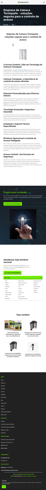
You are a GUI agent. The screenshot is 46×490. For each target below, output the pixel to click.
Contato (2, 406)
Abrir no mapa (4, 448)
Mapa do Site (4, 414)
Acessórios (3, 432)
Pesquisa (3, 409)
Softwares (3, 388)
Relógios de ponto (5, 430)
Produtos (3, 385)
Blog (2, 400)
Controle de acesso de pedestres (8, 427)
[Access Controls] (23, 3)
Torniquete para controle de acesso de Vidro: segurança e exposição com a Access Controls (33, 334)
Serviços (3, 391)
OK (3, 486)
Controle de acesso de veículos (7, 424)
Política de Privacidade (6, 483)
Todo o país (7, 277)
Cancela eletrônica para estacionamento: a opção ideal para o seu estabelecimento (13, 334)
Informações (3, 403)
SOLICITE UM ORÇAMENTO (13, 204)
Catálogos (3, 394)
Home (2, 380)
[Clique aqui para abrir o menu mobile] (2, 2)
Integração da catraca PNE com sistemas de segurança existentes (33, 355)
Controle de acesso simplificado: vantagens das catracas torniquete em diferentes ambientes (13, 355)
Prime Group (3, 397)
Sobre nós (3, 383)
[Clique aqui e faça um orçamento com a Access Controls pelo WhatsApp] (44, 2)
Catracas (3, 421)
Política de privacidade (6, 411)
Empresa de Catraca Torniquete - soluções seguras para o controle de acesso (21, 14)
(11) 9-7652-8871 (7, 467)
